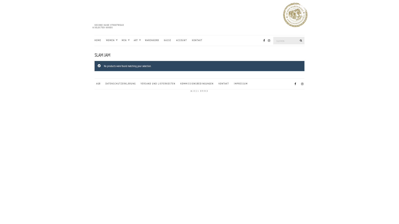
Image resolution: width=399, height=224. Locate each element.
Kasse (167, 40)
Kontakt (197, 40)
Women (110, 40)
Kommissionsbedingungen (197, 83)
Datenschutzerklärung (121, 83)
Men (124, 40)
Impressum (241, 83)
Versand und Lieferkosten (158, 83)
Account (181, 40)
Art (136, 40)
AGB (98, 83)
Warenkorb (152, 40)
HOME (98, 40)
